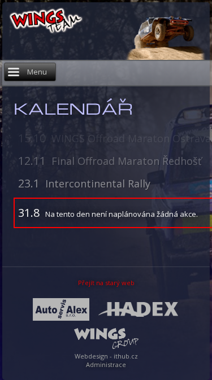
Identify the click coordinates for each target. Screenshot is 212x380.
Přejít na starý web (106, 282)
